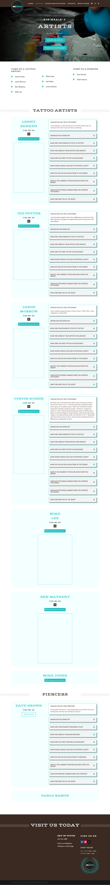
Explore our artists (55, 40)
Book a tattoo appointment (55, 48)
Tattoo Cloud (29, 714)
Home (30, 3)
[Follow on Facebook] (82, 842)
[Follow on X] (88, 842)
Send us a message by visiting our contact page (65, 844)
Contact (72, 3)
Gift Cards (84, 3)
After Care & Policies (55, 3)
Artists (39, 3)
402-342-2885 (62, 839)
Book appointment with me (29, 139)
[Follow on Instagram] (28, 134)
